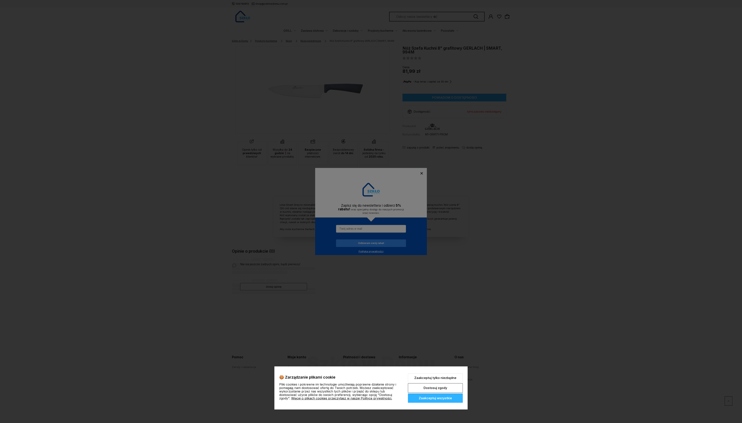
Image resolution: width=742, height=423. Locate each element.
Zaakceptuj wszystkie (435, 398)
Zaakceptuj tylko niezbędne (435, 378)
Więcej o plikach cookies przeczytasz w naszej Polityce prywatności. (341, 398)
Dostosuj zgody (435, 388)
